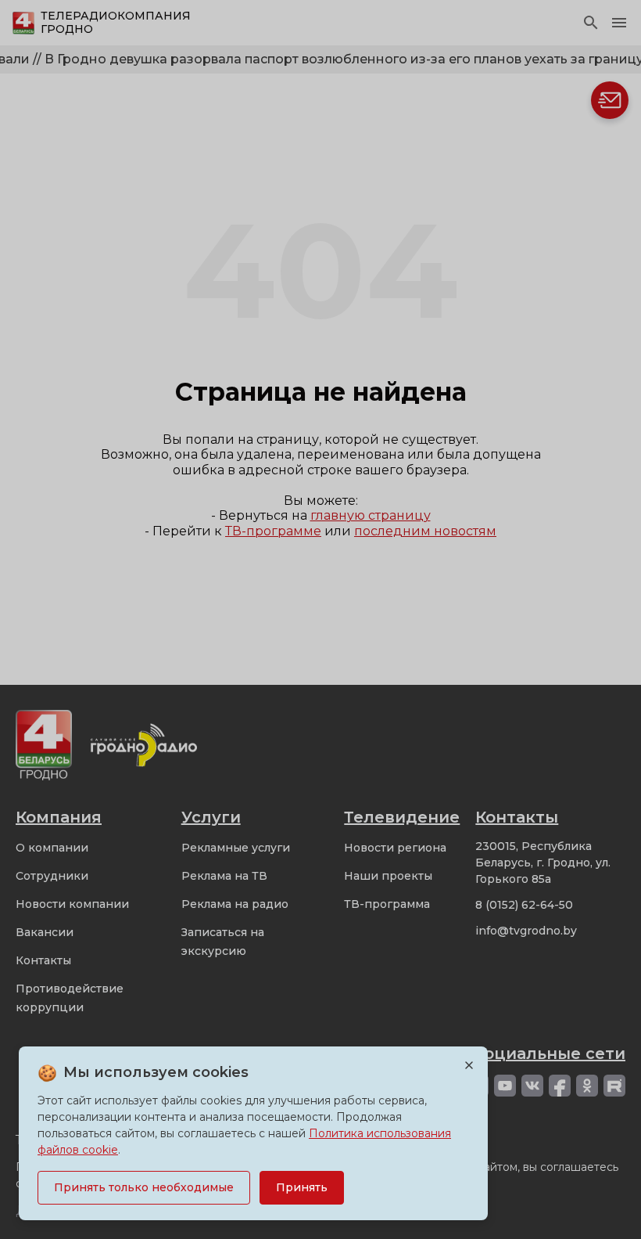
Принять (302, 1187)
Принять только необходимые (144, 1187)
